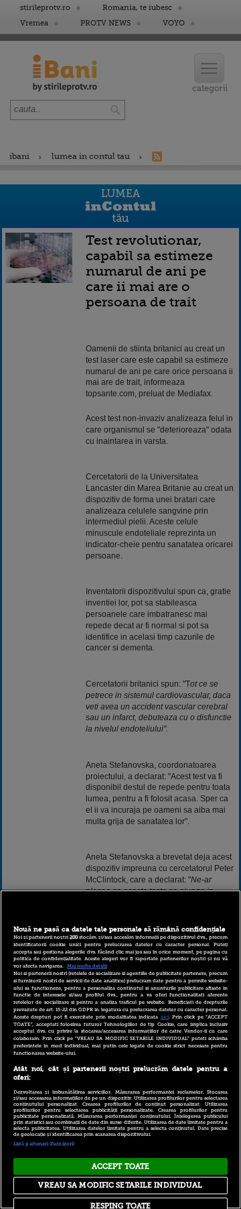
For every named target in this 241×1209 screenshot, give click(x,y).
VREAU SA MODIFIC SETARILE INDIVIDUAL (120, 1185)
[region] (120, 1049)
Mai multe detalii (87, 966)
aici (165, 1017)
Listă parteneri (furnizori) (43, 1144)
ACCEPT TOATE (120, 1166)
